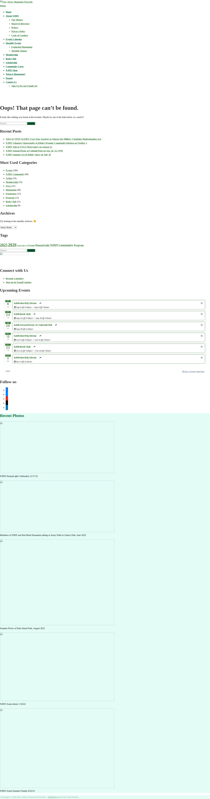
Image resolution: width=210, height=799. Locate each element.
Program (10, 198)
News (8, 186)
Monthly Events (13, 43)
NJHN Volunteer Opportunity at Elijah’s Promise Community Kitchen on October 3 (46, 143)
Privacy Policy (18, 31)
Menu (3, 6)
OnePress (52, 797)
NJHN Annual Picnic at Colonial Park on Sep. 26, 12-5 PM (34, 151)
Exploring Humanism (21, 47)
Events (9, 170)
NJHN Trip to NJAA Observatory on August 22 (29, 147)
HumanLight (42, 245)
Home (8, 12)
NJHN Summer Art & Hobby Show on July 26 (28, 154)
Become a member (15, 278)
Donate (9, 78)
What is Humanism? (15, 74)
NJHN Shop (12, 70)
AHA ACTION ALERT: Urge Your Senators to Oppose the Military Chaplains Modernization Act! (53, 139)
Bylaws (14, 27)
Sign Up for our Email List (24, 86)
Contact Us (11, 82)
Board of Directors (20, 23)
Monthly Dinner (19, 51)
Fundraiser (11, 194)
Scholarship (11, 62)
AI (27, 245)
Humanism (11, 190)
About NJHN (12, 16)
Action (9, 178)
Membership (12, 55)
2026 (12, 244)
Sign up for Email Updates (18, 282)
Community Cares (15, 66)
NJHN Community (15, 174)
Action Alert (21, 245)
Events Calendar (14, 39)
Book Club (11, 59)
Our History (17, 20)
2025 (3, 245)
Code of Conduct (19, 35)
